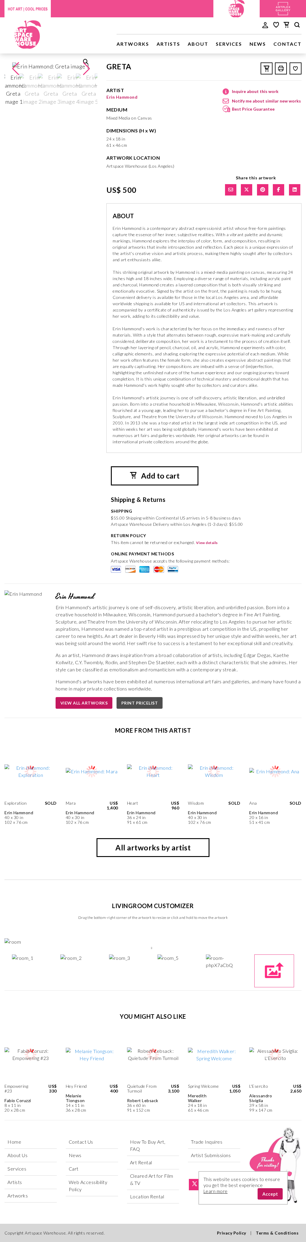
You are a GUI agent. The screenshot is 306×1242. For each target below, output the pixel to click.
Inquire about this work (255, 91)
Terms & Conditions (277, 1232)
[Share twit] (246, 190)
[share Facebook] (278, 190)
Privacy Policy (231, 1232)
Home (14, 1142)
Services (229, 44)
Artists (168, 44)
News (258, 44)
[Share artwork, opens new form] (231, 190)
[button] (86, 68)
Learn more (216, 1191)
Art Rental (141, 1162)
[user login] (265, 24)
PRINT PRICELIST (139, 702)
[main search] (297, 25)
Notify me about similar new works (266, 100)
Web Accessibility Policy (88, 1185)
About (198, 44)
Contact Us (81, 1142)
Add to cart (160, 475)
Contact (287, 44)
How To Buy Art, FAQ (148, 1145)
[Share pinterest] (263, 190)
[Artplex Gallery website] (283, 8)
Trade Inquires (206, 1142)
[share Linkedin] (295, 190)
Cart (74, 1168)
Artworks (133, 44)
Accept (270, 1194)
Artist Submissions (211, 1155)
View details (207, 542)
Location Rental (147, 1196)
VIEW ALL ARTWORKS (84, 702)
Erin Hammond (121, 97)
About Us (17, 1155)
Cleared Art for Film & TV (151, 1179)
